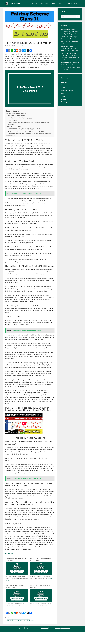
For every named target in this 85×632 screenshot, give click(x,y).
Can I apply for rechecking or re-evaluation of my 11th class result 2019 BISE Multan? (29, 133)
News (53, 3)
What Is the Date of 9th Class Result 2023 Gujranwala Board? (40, 559)
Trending (64, 102)
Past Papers (69, 3)
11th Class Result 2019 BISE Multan (16, 113)
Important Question (67, 90)
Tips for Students (12, 120)
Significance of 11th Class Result (16, 115)
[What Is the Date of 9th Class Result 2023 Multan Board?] (41, 595)
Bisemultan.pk (44, 628)
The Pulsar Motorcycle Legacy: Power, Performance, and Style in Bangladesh (70, 32)
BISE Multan (15, 3)
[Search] (78, 16)
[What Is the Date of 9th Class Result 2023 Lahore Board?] (17, 568)
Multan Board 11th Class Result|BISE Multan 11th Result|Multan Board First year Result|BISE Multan (28, 123)
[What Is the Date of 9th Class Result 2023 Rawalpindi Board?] (17, 595)
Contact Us (34, 3)
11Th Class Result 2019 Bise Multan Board (18, 619)
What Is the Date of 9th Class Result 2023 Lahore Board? (16, 559)
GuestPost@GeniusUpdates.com (62, 628)
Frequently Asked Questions (14, 126)
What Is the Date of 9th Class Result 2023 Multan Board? (40, 586)
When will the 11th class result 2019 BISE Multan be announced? (24, 128)
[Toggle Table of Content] (51, 111)
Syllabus (76, 3)
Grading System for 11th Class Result (17, 117)
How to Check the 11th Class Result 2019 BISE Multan (21, 119)
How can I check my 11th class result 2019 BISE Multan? (22, 130)
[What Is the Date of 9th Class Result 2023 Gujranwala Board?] (41, 568)
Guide (60, 3)
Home (41, 3)
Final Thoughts (10, 135)
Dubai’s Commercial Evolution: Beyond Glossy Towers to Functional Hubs (69, 48)
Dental (63, 85)
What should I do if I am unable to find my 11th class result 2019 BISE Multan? (27, 131)
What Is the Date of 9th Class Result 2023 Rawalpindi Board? (16, 586)
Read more (8, 580)
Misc (62, 93)
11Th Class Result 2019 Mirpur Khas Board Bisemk (20, 620)
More (46, 3)
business (64, 82)
